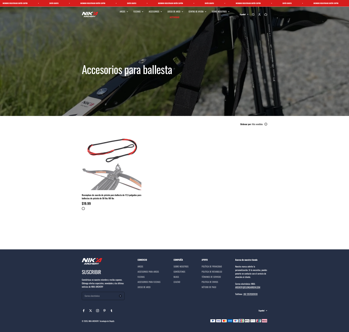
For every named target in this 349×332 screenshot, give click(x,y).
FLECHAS (137, 11)
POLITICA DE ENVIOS (210, 282)
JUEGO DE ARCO (173, 11)
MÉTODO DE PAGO (209, 287)
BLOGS (176, 276)
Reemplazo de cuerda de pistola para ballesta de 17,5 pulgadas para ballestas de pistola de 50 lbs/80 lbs (111, 196)
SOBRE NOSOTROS (219, 11)
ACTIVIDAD (174, 17)
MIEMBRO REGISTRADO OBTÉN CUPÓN (68, 3)
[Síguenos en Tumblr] (111, 310)
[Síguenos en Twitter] (90, 310)
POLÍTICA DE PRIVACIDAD (212, 266)
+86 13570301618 (250, 294)
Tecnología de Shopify (107, 321)
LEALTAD (177, 282)
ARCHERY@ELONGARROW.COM (247, 287)
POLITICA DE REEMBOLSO (212, 271)
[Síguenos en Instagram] (97, 310)
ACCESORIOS (154, 11)
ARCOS (122, 11)
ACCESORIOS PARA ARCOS (148, 271)
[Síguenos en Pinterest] (104, 310)
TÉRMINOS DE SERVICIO (211, 276)
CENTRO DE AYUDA (196, 11)
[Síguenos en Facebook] (83, 310)
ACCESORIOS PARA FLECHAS (149, 282)
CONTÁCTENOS (179, 271)
